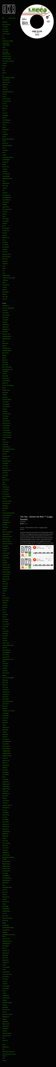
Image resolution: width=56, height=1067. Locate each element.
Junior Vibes (5, 666)
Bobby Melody (6, 380)
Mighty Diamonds (6, 755)
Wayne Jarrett (5, 1023)
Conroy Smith (5, 428)
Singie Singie (5, 906)
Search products (6, 24)
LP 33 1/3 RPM (6, 33)
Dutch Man (5, 472)
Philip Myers (5, 833)
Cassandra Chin (6, 406)
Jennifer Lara (5, 619)
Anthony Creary (6, 334)
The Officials (5, 800)
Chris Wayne (5, 416)
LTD (3, 190)
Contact (4, 1060)
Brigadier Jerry (6, 390)
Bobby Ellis (5, 376)
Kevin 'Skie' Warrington (8, 677)
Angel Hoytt (5, 327)
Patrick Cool (5, 824)
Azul (3, 341)
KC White (4, 668)
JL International (6, 173)
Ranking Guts (5, 852)
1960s (3, 47)
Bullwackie (5, 84)
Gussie (4, 147)
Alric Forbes (5, 317)
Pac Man (4, 810)
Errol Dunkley (5, 494)
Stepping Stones (6, 943)
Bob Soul (4, 373)
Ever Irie (4, 498)
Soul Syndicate (6, 930)
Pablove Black (6, 807)
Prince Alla (5, 840)
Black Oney (5, 364)
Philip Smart (5, 836)
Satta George (5, 896)
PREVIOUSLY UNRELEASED (6, 44)
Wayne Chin (5, 1021)
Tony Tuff (4, 981)
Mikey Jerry (5, 762)
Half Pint (4, 550)
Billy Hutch (5, 362)
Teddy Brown (5, 962)
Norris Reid (5, 795)
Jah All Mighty (6, 159)
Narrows (4, 204)
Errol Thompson (6, 120)
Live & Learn (5, 185)
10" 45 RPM (5, 29)
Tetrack (4, 964)
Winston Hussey (6, 1035)
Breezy (4, 387)
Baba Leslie (5, 343)
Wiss (3, 1038)
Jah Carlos (5, 605)
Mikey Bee (5, 758)
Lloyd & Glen (5, 713)
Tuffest (4, 993)
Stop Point (5, 259)
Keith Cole (5, 670)
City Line (4, 94)
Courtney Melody (6, 435)
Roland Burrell (5, 875)
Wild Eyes (4, 1031)
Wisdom (4, 294)
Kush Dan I (5, 684)
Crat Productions (6, 101)
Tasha (3, 266)
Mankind (4, 732)
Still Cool (4, 948)
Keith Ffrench (5, 673)
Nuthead (4, 798)
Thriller (4, 969)
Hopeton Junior (6, 565)
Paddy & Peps (5, 814)
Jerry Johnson (5, 624)
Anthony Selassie (6, 336)
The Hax (4, 560)
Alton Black (5, 319)
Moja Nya (4, 767)
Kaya (3, 181)
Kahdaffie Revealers (7, 178)
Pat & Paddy (5, 819)
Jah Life (4, 164)
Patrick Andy (5, 821)
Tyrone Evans (5, 995)
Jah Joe (4, 609)
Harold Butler (5, 557)
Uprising (4, 287)
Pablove (4, 214)
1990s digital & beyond (8, 61)
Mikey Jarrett (5, 760)
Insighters (4, 588)
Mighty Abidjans (6, 753)
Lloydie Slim (5, 718)
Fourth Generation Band (8, 513)
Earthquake (5, 115)
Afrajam (4, 65)
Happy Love (5, 555)
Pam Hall (4, 817)
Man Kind (4, 192)
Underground (5, 285)
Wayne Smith (5, 1026)
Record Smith (5, 228)
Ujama (4, 282)
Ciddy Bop (5, 418)
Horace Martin (6, 574)
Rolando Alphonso (6, 878)
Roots (3, 885)
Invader (4, 155)
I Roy (3, 593)
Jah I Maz (4, 607)
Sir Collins (4, 242)
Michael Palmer (6, 748)
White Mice (5, 1028)
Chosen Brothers (6, 413)
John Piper (5, 640)
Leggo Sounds (5, 183)
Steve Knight (5, 946)
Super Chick (5, 957)
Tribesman (5, 280)
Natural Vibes (5, 786)
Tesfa (3, 273)
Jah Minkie (5, 614)
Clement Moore (6, 423)
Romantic (4, 233)
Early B (4, 477)
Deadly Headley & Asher (8, 449)
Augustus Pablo (6, 338)
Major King (5, 729)
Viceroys (4, 1012)
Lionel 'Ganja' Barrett (7, 701)
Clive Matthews (6, 425)
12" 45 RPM (5, 31)
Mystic (4, 777)
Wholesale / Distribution (8, 1051)
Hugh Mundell (5, 579)
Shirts (3, 38)
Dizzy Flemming (6, 461)
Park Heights (5, 218)
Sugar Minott (5, 953)
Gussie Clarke (5, 548)
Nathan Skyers (6, 784)
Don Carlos (5, 465)
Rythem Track (5, 237)
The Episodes (5, 487)
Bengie (4, 355)
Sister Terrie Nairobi (7, 918)
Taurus (4, 268)
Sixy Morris (5, 920)
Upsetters (4, 1005)
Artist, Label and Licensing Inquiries (8, 1054)
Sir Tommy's (5, 244)
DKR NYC (4, 108)
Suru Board (5, 955)
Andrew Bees (5, 324)
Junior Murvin (5, 657)
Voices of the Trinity (7, 1014)
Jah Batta (4, 602)
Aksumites (5, 310)
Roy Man (4, 889)
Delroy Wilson (5, 451)
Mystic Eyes (5, 779)
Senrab (4, 240)
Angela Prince (5, 329)
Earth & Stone (5, 479)
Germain (4, 529)
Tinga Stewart (5, 971)
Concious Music (6, 98)
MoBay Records (6, 195)
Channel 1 (4, 87)
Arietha (4, 72)
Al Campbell (5, 312)
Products (4, 22)
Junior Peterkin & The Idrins (7, 660)
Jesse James (5, 626)
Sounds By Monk (6, 254)
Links (3, 1058)
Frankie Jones (5, 517)
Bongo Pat (5, 383)
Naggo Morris (6, 781)
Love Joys (4, 720)
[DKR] (8, 9)
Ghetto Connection (7, 531)
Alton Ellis (4, 322)
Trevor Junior (5, 988)
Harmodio (5, 150)
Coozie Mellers (6, 430)
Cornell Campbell (6, 432)
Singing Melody (6, 911)
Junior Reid (5, 663)
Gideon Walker (6, 534)
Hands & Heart (6, 553)
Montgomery (5, 772)
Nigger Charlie (6, 788)
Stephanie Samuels (7, 941)
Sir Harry (4, 913)
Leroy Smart (5, 696)
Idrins (3, 152)
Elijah (3, 482)
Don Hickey (5, 468)
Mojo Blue (5, 769)
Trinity (4, 990)
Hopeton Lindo (6, 567)
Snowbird (4, 249)
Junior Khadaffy (6, 652)
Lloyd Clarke (5, 715)
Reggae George (6, 863)
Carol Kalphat (5, 404)
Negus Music (5, 207)
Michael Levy (5, 739)
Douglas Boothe (6, 470)
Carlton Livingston (7, 399)
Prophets (4, 223)
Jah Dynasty (5, 162)
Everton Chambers (7, 501)
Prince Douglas (6, 843)
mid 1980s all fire (6, 56)
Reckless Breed (6, 861)
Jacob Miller (5, 600)
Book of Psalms (6, 82)
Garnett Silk (5, 527)
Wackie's (4, 289)
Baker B (4, 345)
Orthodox (4, 211)
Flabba (4, 127)
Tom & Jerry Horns (7, 974)
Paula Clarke (5, 829)
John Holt (4, 638)
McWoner (5, 736)
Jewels (4, 628)
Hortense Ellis (5, 576)
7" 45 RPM (5, 26)
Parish (3, 216)
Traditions (5, 983)
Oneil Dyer (5, 803)
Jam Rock (4, 171)
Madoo (4, 725)
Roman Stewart (6, 880)
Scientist (4, 899)
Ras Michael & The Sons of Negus (8, 858)
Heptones (4, 562)
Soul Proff (4, 251)
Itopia (3, 595)
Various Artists (6, 1009)
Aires (3, 68)
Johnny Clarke (5, 643)
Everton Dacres (6, 503)
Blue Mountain (6, 80)
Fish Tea (4, 124)
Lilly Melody (5, 699)
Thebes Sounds (6, 275)
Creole (4, 439)
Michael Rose (5, 744)
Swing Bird (5, 263)
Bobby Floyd (5, 378)
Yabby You (5, 1040)
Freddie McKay (6, 522)
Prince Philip (5, 221)
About (4, 1044)
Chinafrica (5, 411)
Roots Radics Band (7, 887)
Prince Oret (5, 850)
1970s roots (5, 49)
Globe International (7, 145)
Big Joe (4, 357)
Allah (3, 70)
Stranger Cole (5, 950)
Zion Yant (4, 299)
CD (3, 36)
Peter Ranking (5, 831)
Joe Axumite (5, 631)
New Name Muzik (7, 209)
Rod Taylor (5, 873)
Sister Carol (5, 915)
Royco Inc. (5, 235)
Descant (4, 454)
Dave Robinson (6, 446)
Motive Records (6, 199)
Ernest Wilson (5, 489)
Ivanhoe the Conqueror (8, 157)
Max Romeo (5, 734)
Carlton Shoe (5, 402)
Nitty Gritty (5, 791)
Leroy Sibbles (5, 694)
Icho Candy (5, 583)
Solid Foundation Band (7, 927)
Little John (5, 706)
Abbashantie (5, 305)
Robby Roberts (6, 870)
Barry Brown (5, 353)
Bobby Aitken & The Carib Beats (7, 370)
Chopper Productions (7, 91)
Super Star (4, 261)
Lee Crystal (5, 687)
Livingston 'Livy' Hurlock (8, 710)
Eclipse (4, 117)
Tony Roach (5, 979)
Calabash (4, 394)
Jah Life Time (5, 166)
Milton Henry (5, 765)
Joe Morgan (5, 633)
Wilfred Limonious (7, 1033)
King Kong (5, 680)
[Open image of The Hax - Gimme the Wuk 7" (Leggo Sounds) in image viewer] (37, 21)
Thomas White (6, 967)
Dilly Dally (5, 458)
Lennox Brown (5, 692)
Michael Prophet (6, 741)
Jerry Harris (5, 621)
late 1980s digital (6, 58)
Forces (4, 510)
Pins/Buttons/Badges (7, 41)
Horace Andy (5, 569)
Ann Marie (5, 331)
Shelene (4, 904)
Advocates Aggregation (8, 308)
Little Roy (4, 708)
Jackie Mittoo (5, 598)
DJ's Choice (5, 106)
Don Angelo (5, 463)
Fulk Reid (4, 524)
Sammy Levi (5, 892)
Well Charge (5, 292)
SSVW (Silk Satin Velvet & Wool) (8, 935)
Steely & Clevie (6, 938)
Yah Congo (5, 296)
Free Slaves (5, 134)
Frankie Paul (5, 520)
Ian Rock (4, 581)
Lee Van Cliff (5, 689)
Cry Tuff (4, 103)
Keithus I (4, 675)
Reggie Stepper (6, 866)
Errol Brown (5, 491)
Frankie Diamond (6, 515)
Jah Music (4, 169)
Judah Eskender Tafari (7, 645)
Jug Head (4, 647)
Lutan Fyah (5, 722)
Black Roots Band (6, 367)
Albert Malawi (6, 315)
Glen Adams (5, 546)
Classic (4, 96)
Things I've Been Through (8, 277)
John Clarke (5, 635)
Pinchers (4, 838)
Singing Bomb (5, 908)
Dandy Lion (5, 444)
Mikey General (6, 746)
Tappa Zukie (5, 960)
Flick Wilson (5, 508)
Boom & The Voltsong (7, 385)
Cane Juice (5, 397)
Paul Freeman (5, 826)
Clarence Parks (6, 420)
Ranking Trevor (6, 855)
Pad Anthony (5, 812)
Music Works (5, 202)
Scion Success (5, 901)
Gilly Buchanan (6, 539)
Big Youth (4, 360)
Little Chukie (5, 703)
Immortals (5, 586)
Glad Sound (5, 143)
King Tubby (5, 682)
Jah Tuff (4, 617)
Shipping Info (5, 1047)
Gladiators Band (6, 541)
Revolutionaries (6, 868)
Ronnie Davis (5, 882)
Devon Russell (5, 456)
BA (3, 75)
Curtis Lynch (5, 442)
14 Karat (4, 63)
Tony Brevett (5, 976)
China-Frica (5, 89)
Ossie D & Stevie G (7, 805)
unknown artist (6, 997)
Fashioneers (5, 505)
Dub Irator (5, 113)
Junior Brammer (6, 650)
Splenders (4, 932)
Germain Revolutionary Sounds (8, 139)
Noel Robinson (6, 793)
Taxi (3, 270)
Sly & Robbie (5, 247)
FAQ (3, 1049)
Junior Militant (6, 176)
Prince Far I (5, 845)
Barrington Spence (7, 350)
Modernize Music (6, 197)
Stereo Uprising (6, 256)
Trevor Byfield (6, 986)
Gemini (4, 136)
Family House (5, 122)
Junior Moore (5, 654)
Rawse (4, 225)
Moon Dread (5, 774)
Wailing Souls (5, 1016)
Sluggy (4, 922)
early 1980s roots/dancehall (6, 53)
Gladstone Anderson (7, 543)
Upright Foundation (7, 1002)
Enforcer (4, 484)
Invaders (4, 591)
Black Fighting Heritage (8, 77)
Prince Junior (5, 847)
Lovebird (4, 188)
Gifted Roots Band (7, 536)
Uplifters (4, 1000)
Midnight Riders (6, 751)
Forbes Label (5, 129)
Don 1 (3, 110)
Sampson (4, 894)
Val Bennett (5, 1007)
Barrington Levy (6, 348)
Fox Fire (4, 132)
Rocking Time (5, 230)
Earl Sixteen (5, 475)
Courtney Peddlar (6, 437)
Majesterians (5, 727)
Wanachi (4, 1019)
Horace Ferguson (6, 572)
